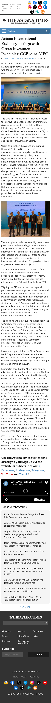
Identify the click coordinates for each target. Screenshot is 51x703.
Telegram (38, 470)
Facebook (7, 470)
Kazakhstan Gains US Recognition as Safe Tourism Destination (24, 553)
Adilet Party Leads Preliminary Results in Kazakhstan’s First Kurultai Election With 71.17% (24, 571)
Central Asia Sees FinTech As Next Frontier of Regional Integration (24, 524)
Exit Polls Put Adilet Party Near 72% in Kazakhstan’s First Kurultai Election (22, 598)
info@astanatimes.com (31, 694)
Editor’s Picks (23, 636)
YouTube (7, 474)
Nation (35, 636)
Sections (12, 31)
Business (30, 58)
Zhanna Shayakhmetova (14, 58)
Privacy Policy (19, 677)
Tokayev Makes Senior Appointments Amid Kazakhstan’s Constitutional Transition (25, 544)
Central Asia (38, 631)
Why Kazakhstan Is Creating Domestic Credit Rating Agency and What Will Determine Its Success (22, 534)
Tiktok (23, 474)
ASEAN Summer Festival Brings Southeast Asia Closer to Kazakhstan (24, 516)
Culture (5, 636)
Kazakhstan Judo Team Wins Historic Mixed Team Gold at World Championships (25, 561)
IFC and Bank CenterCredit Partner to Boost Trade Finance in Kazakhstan (25, 590)
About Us (34, 677)
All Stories (6, 631)
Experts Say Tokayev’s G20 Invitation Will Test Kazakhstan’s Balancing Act (23, 581)
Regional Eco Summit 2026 (23, 642)
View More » (26, 606)
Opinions (6, 641)
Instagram (23, 470)
